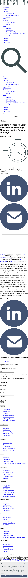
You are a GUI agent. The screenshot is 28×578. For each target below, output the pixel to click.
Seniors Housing (7, 432)
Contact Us (6, 471)
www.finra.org (6, 559)
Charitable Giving (11, 32)
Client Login (6, 42)
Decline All (20, 575)
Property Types (4, 424)
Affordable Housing (8, 434)
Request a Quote (8, 472)
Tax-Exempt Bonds (8, 417)
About (5, 26)
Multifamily (6, 428)
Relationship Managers (12, 15)
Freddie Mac (6, 411)
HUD (23, 254)
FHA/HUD (5, 413)
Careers (5, 38)
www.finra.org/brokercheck (10, 560)
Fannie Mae (6, 409)
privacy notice (13, 567)
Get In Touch (3, 467)
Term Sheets (7, 447)
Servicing (5, 9)
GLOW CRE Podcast (8, 450)
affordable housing (5, 258)
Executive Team (10, 13)
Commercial (6, 435)
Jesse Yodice (13, 261)
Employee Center (8, 476)
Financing (6, 8)
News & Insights (10, 22)
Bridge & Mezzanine (8, 415)
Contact (5, 40)
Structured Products (9, 421)
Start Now (6, 361)
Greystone (3, 254)
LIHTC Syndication (8, 419)
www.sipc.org (15, 559)
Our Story (9, 28)
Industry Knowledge (9, 448)
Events (8, 24)
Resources (6, 21)
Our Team (6, 11)
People (8, 17)
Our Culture (9, 30)
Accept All (7, 575)
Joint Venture (7, 19)
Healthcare (6, 430)
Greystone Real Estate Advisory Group (14, 463)
